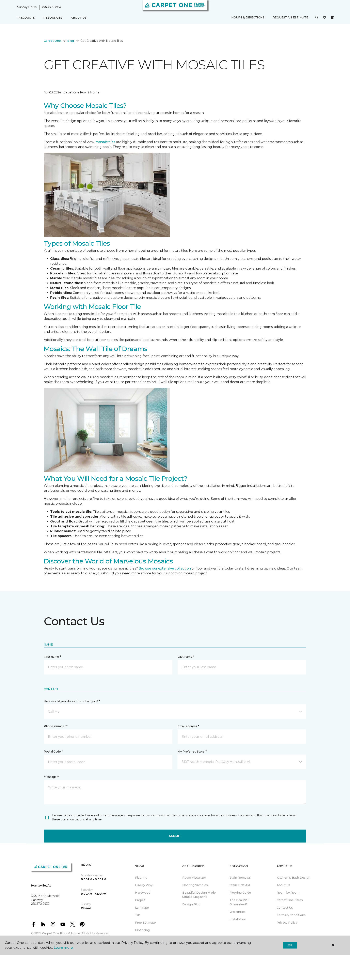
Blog (70, 41)
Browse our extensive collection (165, 568)
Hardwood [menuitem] (142, 892)
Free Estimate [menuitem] (145, 922)
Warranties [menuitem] (237, 912)
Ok (290, 945)
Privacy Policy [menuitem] (287, 922)
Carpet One (52, 41)
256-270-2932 (52, 7)
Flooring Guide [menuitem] (240, 892)
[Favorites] (324, 17)
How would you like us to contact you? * (72, 701)
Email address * (188, 726)
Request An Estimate (290, 17)
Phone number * (55, 726)
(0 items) (332, 17)
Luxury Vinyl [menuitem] (144, 885)
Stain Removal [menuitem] (240, 877)
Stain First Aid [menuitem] (239, 885)
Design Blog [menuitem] (191, 904)
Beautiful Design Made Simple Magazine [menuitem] (199, 895)
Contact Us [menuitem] (285, 907)
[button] (317, 17)
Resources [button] (52, 17)
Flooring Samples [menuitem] (195, 885)
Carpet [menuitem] (140, 900)
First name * (52, 656)
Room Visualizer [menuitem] (194, 877)
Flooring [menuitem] (141, 877)
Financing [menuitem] (142, 930)
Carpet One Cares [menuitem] (290, 900)
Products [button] (26, 17)
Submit (175, 836)
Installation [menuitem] (237, 919)
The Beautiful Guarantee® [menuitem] (239, 902)
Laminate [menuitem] (142, 907)
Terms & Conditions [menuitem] (291, 915)
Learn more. (63, 948)
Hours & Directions (248, 17)
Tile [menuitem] (138, 915)
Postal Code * (53, 751)
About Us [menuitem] (283, 885)
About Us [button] (78, 17)
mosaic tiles (105, 142)
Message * (51, 776)
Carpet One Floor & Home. (61, 933)
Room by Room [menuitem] (288, 892)
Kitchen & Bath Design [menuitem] (293, 877)
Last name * (185, 656)
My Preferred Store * (191, 751)
